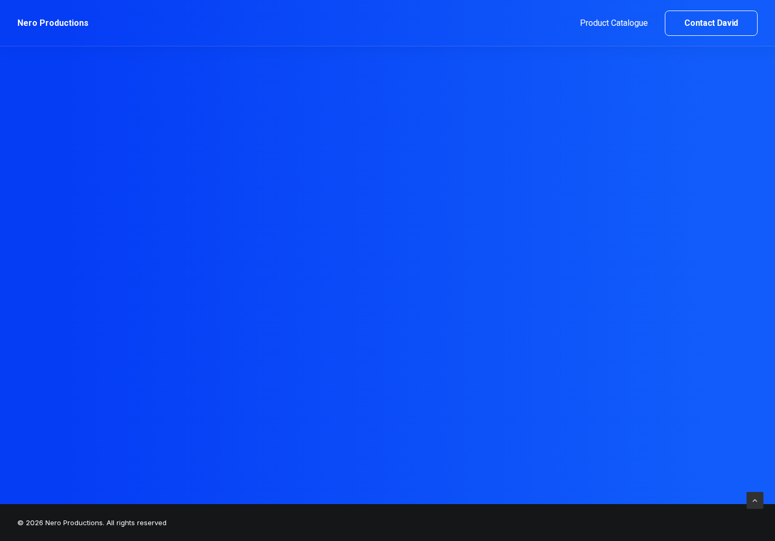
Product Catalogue (614, 23)
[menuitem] (617, 23)
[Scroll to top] (755, 500)
